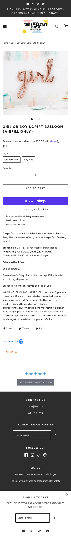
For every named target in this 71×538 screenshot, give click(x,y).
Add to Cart (35, 188)
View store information (15, 224)
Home (5, 43)
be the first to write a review (35, 382)
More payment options (35, 209)
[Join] (55, 435)
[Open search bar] (57, 26)
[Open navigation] (4, 26)
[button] (35, 83)
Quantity (7, 168)
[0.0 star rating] (23, 351)
